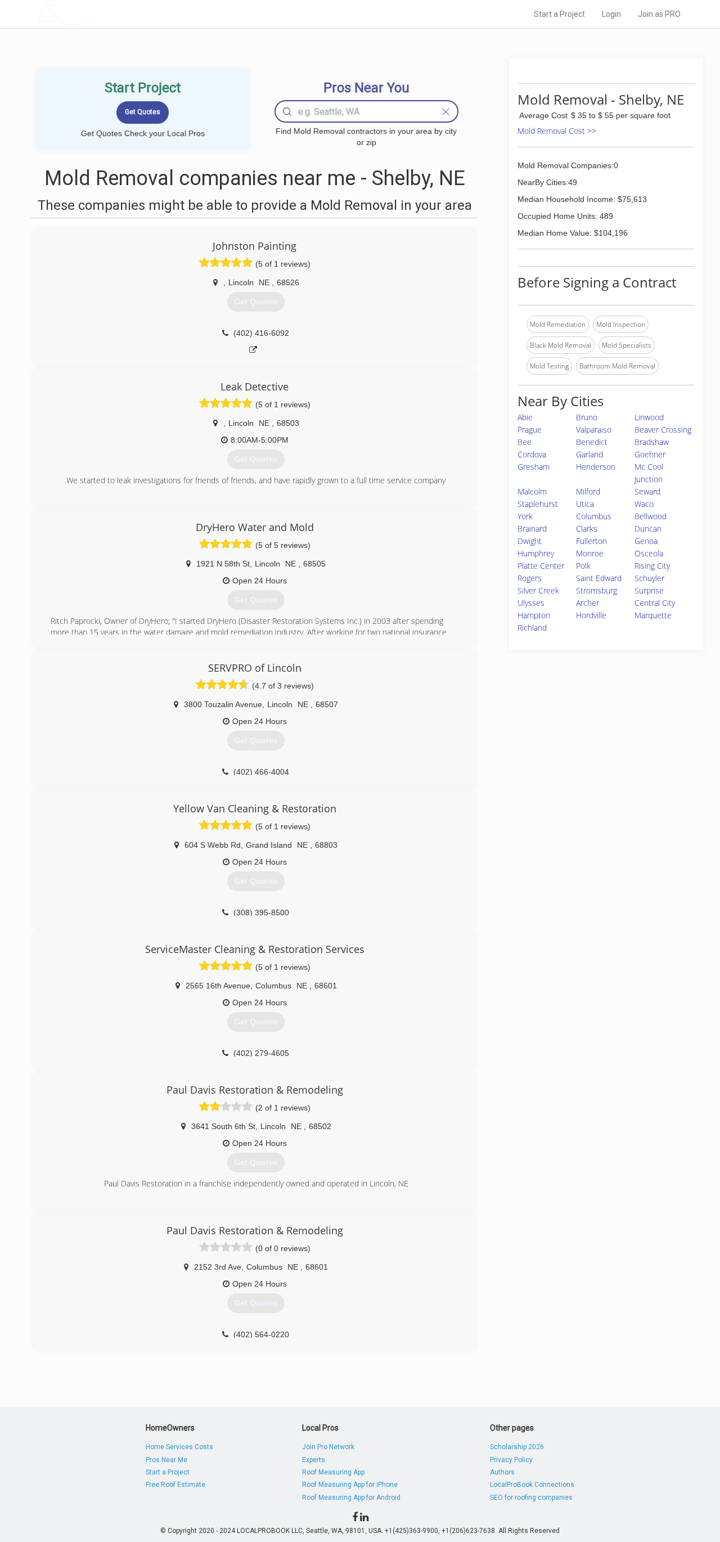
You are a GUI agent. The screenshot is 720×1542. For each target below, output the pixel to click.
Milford (588, 491)
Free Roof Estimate (175, 1485)
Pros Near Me (166, 1460)
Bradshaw (651, 442)
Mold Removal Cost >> (557, 130)
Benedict (592, 442)
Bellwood (650, 516)
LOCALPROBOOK (102, 14)
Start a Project (559, 14)
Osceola (648, 553)
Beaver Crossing (662, 429)
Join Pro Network (328, 1447)
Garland (589, 454)
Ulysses (531, 602)
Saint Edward (599, 578)
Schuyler (649, 578)
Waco (644, 503)
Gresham (534, 466)
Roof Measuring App (333, 1472)
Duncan (648, 528)
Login (611, 14)
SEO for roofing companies (531, 1497)
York (525, 516)
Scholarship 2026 (517, 1447)
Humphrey (536, 553)
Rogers (530, 578)
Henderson (595, 466)
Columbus (593, 516)
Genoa (646, 541)
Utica (585, 503)
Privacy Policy (511, 1460)
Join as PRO (659, 14)
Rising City (652, 565)
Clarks (586, 528)
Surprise (649, 590)
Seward (647, 491)
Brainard (532, 528)
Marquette (653, 615)
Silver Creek (538, 590)
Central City (654, 602)
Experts (313, 1460)
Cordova (532, 454)
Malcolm (532, 491)
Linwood (649, 417)
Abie (525, 417)
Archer (587, 602)
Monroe (590, 553)
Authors (502, 1472)
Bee (525, 442)
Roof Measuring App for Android (351, 1497)
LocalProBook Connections (532, 1485)
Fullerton (591, 541)
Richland (532, 627)
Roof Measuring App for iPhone (350, 1485)
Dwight (530, 541)
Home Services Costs (179, 1447)
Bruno (586, 417)
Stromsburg (596, 590)
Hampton (534, 615)
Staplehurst (538, 503)
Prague (530, 429)
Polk (583, 565)
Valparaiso (593, 429)
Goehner (649, 454)
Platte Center (541, 565)
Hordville (591, 615)
